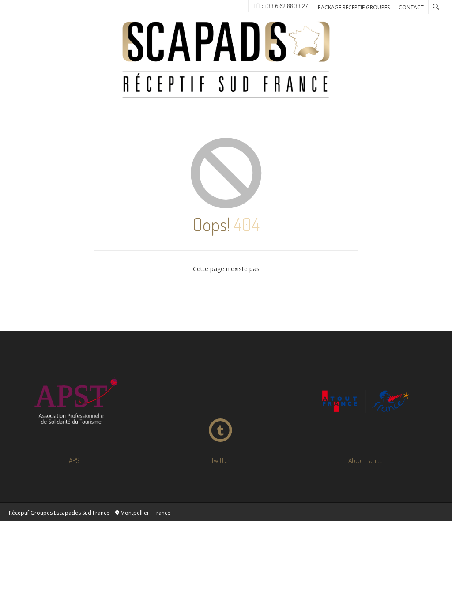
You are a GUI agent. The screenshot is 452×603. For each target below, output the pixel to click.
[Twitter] (220, 401)
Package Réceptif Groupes (354, 7)
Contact (411, 7)
